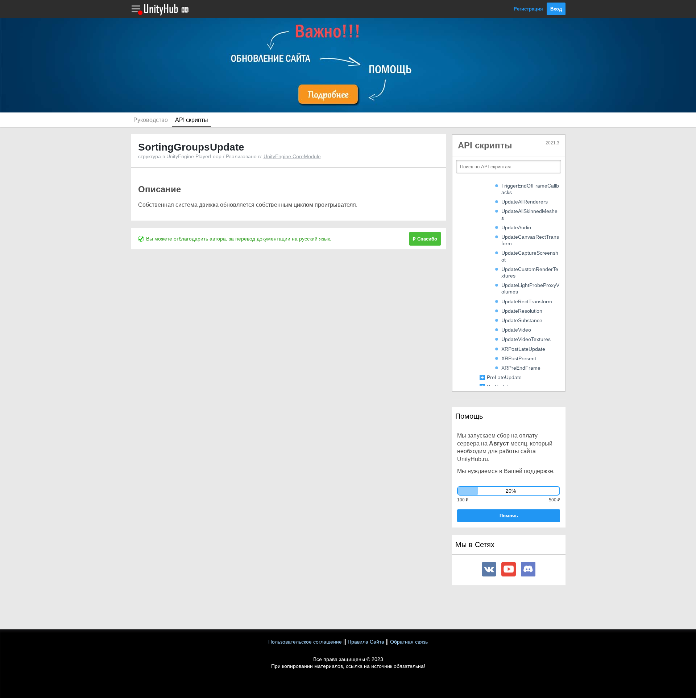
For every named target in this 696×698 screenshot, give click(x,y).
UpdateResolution (521, 311)
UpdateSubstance (521, 320)
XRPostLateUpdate (523, 349)
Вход (556, 9)
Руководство (150, 120)
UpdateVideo (516, 330)
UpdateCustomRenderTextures (529, 272)
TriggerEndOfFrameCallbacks (530, 189)
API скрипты (191, 120)
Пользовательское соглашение (305, 642)
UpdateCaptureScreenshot (529, 256)
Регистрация (528, 9)
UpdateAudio (516, 227)
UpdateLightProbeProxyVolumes (530, 288)
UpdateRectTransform (526, 301)
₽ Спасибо (425, 239)
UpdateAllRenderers (524, 202)
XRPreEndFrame (520, 368)
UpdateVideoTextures (526, 339)
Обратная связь (409, 642)
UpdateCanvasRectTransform (530, 240)
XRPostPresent (518, 358)
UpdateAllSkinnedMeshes (529, 214)
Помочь (509, 515)
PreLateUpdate (504, 377)
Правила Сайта (366, 642)
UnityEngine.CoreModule (292, 156)
